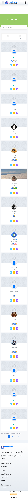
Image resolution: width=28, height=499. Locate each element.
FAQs (2, 482)
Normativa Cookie (5, 468)
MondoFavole (4, 487)
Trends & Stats (4, 477)
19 (18, 436)
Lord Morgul (14, 211)
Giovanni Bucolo (14, 291)
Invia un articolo (4, 476)
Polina (14, 107)
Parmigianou (14, 423)
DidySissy (14, 319)
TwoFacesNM (14, 347)
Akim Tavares (14, 183)
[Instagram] (16, 497)
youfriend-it (13, 239)
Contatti (2, 484)
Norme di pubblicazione (6, 463)
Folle (14, 131)
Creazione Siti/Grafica (6, 485)
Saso (14, 56)
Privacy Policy (4, 466)
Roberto (14, 84)
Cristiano (14, 399)
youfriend (13, 2)
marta (14, 375)
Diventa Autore (4, 473)
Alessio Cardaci (14, 267)
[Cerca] (22, 2)
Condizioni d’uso (4, 465)
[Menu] (3, 2)
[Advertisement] (14, 10)
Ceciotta (14, 155)
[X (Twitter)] (14, 497)
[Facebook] (11, 497)
